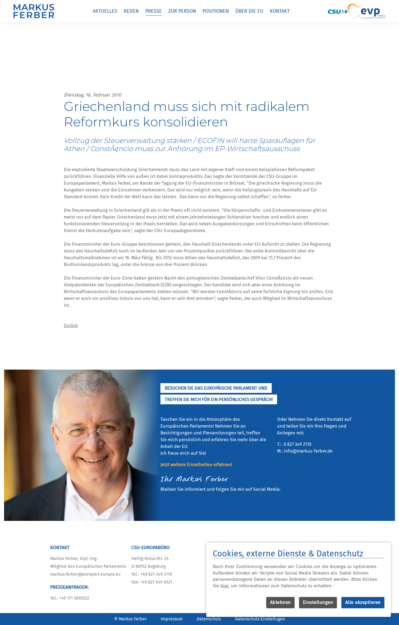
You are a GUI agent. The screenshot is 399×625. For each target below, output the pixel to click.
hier (224, 586)
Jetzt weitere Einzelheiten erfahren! (196, 464)
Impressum (172, 618)
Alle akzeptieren (363, 602)
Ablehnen (280, 602)
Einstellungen (318, 602)
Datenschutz (209, 618)
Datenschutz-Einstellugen (260, 618)
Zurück (71, 325)
